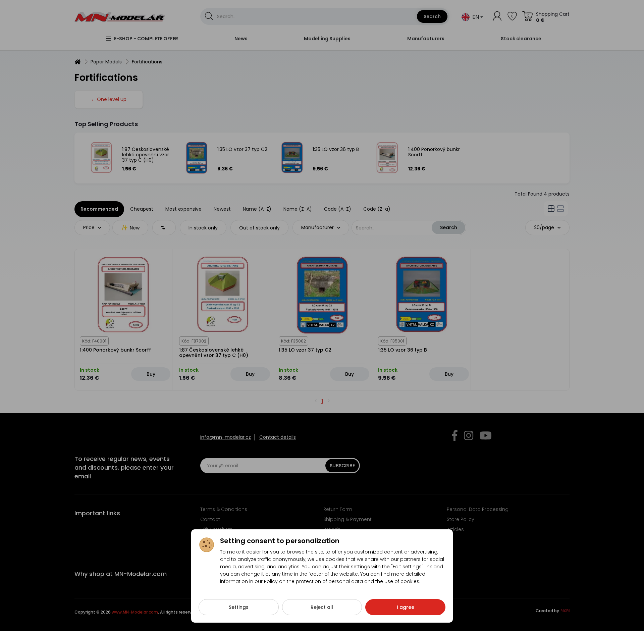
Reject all (322, 607)
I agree (405, 607)
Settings (239, 607)
